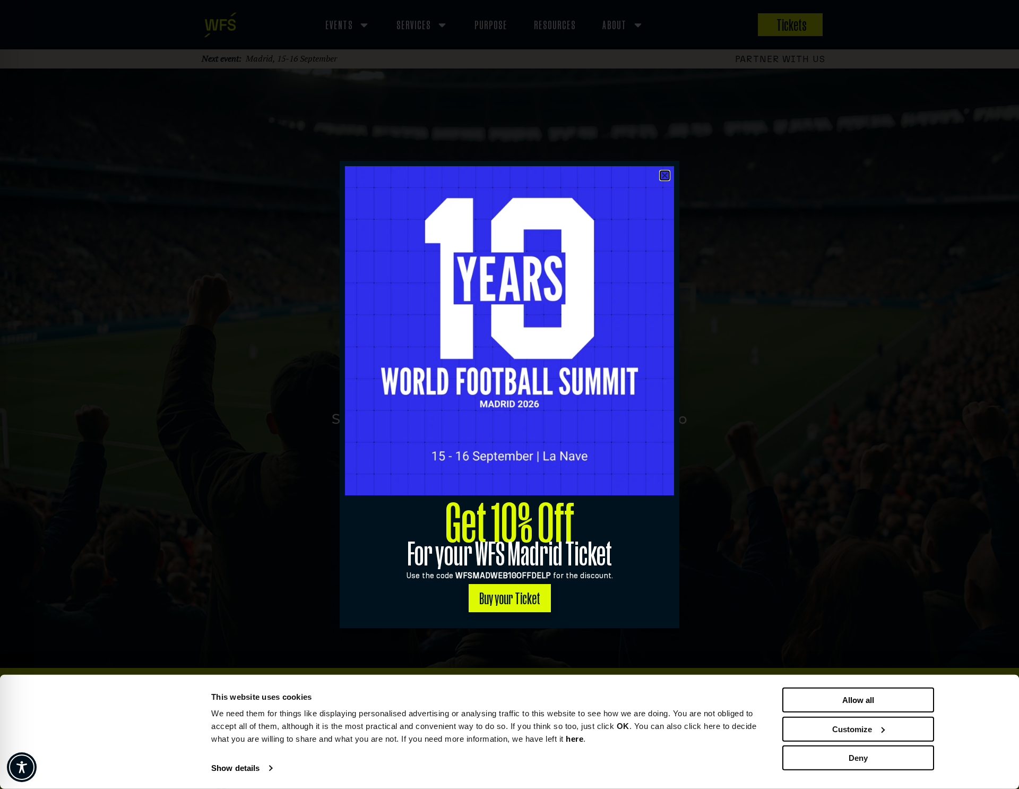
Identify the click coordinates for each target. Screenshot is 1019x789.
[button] (665, 175)
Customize (852, 728)
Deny (858, 757)
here (574, 738)
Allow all (858, 700)
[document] (509, 394)
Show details (235, 768)
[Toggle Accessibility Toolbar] (22, 767)
